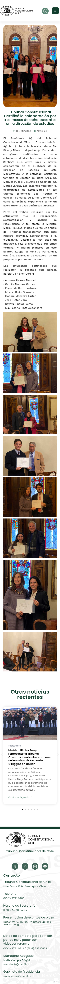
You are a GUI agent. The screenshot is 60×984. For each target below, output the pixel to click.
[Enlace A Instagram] (35, 866)
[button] (2, 754)
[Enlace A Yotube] (45, 866)
